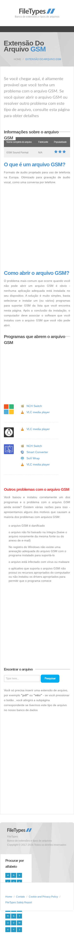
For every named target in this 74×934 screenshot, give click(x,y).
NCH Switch (34, 406)
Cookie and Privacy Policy (43, 896)
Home (17, 59)
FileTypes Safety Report (18, 902)
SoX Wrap (33, 458)
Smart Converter (37, 452)
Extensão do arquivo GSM (43, 59)
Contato (20, 896)
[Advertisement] (37, 227)
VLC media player (38, 412)
